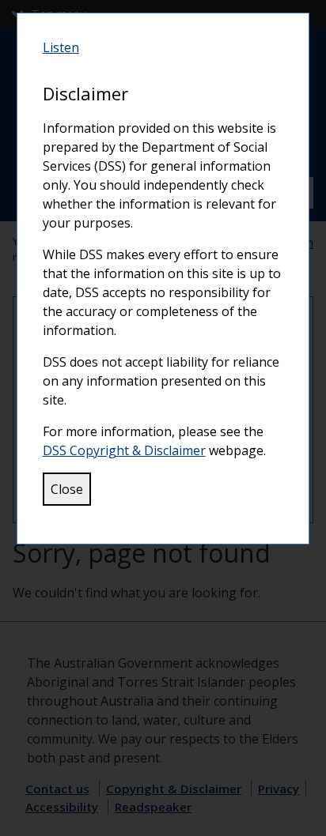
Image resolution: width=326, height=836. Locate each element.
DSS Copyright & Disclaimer (124, 450)
